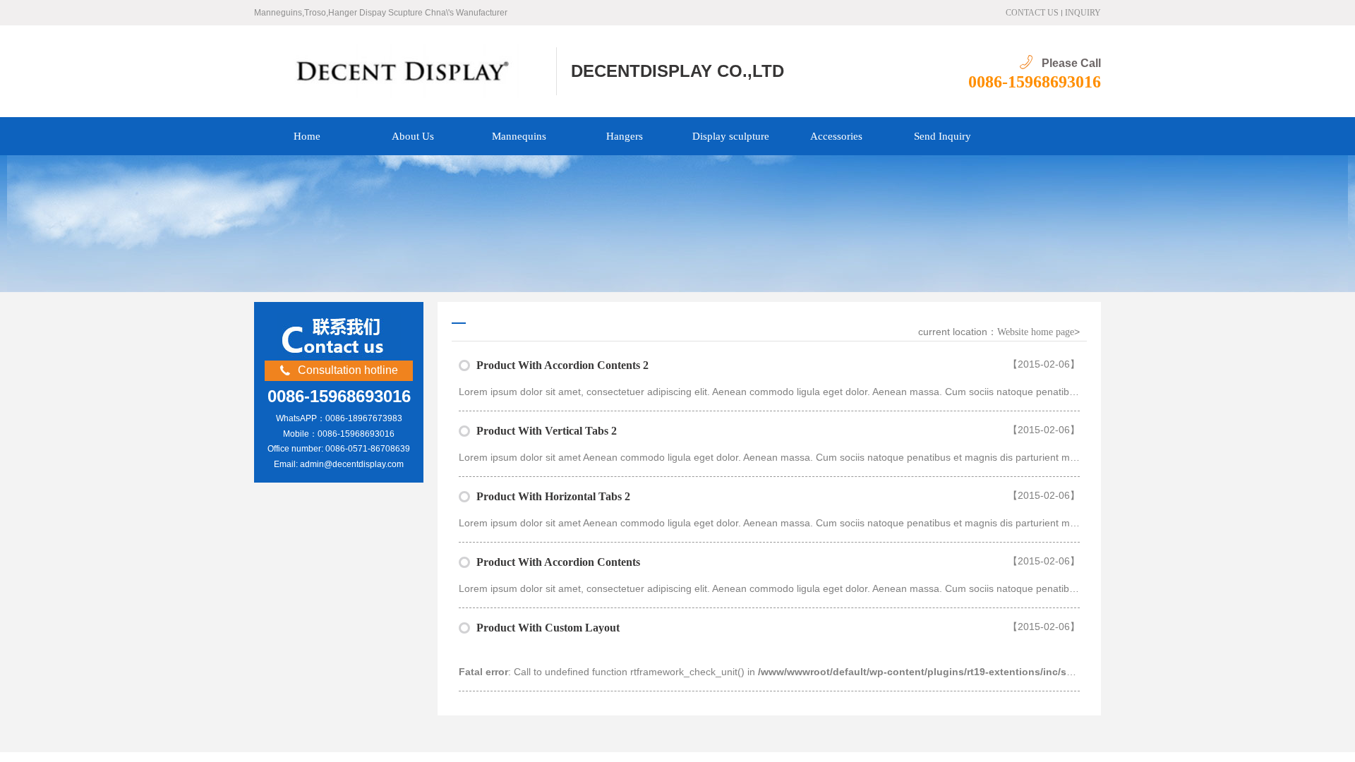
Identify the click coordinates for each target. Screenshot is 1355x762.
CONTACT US (1032, 13)
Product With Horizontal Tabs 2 (553, 496)
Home (307, 136)
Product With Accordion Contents (558, 562)
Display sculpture (730, 136)
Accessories (836, 136)
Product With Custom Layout (548, 628)
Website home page (1035, 332)
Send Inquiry (942, 136)
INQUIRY (1083, 13)
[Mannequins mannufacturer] (405, 71)
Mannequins (519, 136)
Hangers (624, 136)
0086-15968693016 (1034, 82)
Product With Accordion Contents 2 (562, 365)
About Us (413, 136)
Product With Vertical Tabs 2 (546, 431)
